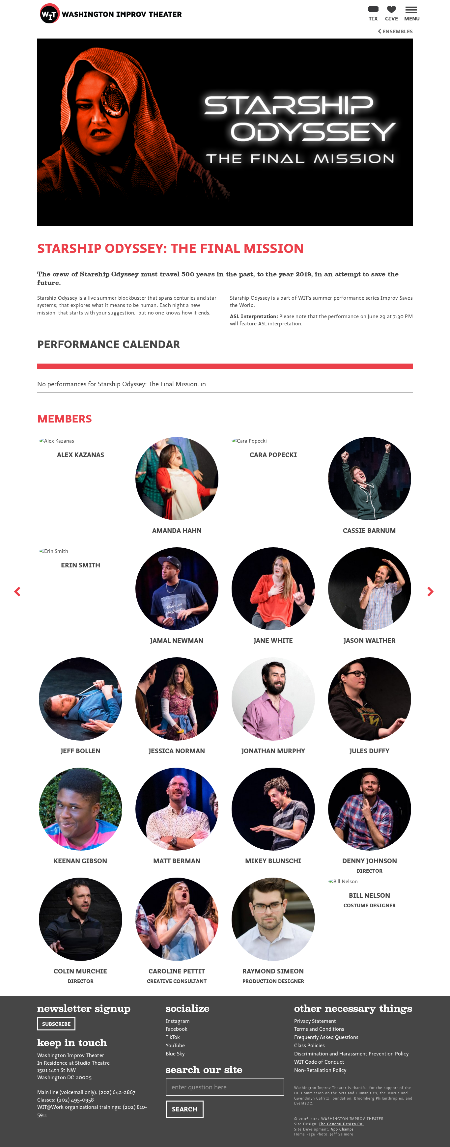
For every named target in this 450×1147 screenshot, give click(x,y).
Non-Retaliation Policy (320, 1070)
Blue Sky (175, 1053)
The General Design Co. (341, 1124)
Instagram (178, 1021)
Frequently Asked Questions (326, 1037)
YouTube (175, 1045)
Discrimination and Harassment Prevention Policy (351, 1053)
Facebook (176, 1028)
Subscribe (56, 1024)
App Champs (342, 1129)
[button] (412, 12)
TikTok (173, 1037)
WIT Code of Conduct (319, 1061)
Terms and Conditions (319, 1028)
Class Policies (309, 1045)
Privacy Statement (315, 1021)
